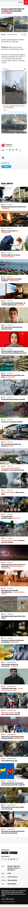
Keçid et (6, 166)
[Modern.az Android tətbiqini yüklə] (4, 853)
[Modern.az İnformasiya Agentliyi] (7, 846)
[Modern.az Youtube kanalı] (11, 859)
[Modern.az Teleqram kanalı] (8, 859)
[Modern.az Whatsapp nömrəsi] (14, 859)
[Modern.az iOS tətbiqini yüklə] (13, 853)
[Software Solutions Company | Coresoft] (10, 899)
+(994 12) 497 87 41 (12, 877)
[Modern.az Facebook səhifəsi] (2, 859)
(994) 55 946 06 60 (12, 880)
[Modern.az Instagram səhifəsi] (5, 859)
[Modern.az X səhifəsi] (17, 859)
